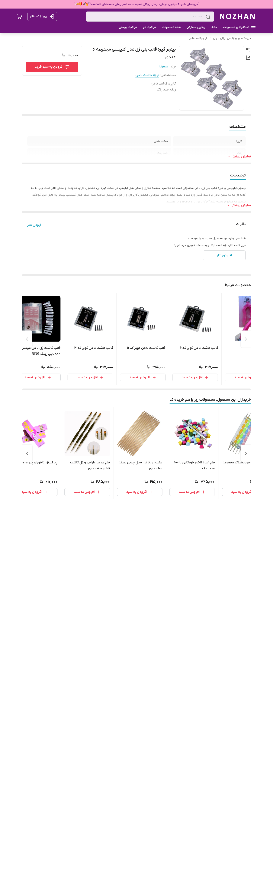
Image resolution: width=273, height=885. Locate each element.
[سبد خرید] (19, 16)
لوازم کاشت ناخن (198, 38)
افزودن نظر (34, 225)
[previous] (246, 339)
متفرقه (163, 66)
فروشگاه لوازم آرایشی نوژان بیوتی (232, 38)
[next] (27, 339)
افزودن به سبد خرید (49, 67)
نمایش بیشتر (241, 156)
